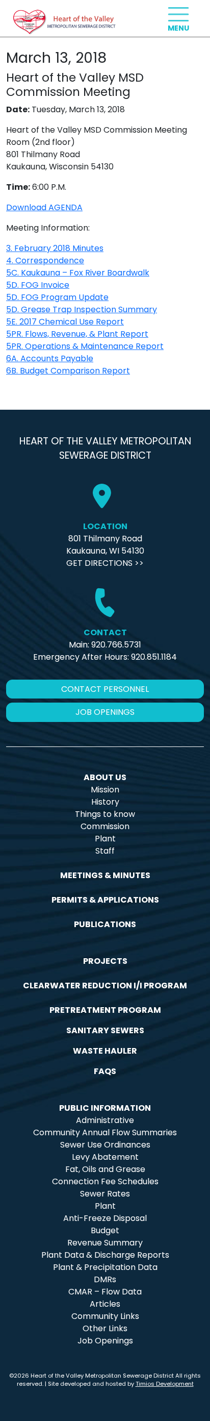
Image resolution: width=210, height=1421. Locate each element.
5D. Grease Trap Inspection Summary (81, 309)
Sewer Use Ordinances (105, 1145)
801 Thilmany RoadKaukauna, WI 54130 (105, 545)
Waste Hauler (105, 1051)
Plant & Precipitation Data (105, 1267)
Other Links (105, 1328)
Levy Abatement (105, 1157)
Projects (105, 961)
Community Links (105, 1316)
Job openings (105, 712)
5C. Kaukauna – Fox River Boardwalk (77, 273)
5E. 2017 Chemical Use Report (65, 322)
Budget (105, 1230)
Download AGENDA (44, 207)
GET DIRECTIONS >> (105, 563)
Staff (105, 851)
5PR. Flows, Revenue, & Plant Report (77, 334)
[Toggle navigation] (178, 14)
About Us (105, 777)
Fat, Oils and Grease (105, 1169)
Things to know (105, 814)
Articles (105, 1304)
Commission (105, 826)
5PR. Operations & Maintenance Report (85, 346)
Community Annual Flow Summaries (105, 1132)
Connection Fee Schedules (105, 1181)
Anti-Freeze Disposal (105, 1218)
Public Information (105, 1108)
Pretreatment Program (105, 1010)
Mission (105, 789)
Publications (105, 924)
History (105, 802)
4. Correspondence (45, 260)
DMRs (105, 1279)
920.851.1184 (154, 657)
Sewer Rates (105, 1194)
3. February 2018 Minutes (54, 248)
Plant (105, 838)
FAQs (105, 1071)
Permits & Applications (105, 900)
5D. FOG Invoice (37, 285)
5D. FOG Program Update (57, 297)
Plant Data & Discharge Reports (105, 1255)
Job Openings (105, 1341)
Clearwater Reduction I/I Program (105, 985)
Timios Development (165, 1384)
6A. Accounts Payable (49, 358)
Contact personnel (105, 689)
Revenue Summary (105, 1243)
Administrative (105, 1120)
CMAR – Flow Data (105, 1292)
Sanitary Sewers (105, 1030)
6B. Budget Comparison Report (68, 371)
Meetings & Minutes (105, 875)
